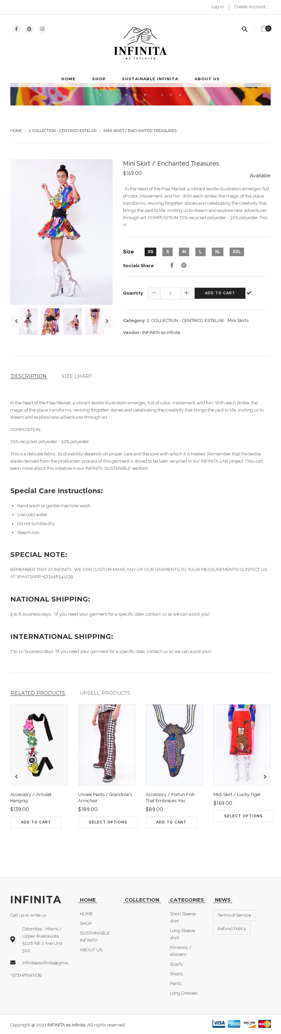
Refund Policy (232, 928)
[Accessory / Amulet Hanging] (16, 841)
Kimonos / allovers (181, 951)
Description (29, 376)
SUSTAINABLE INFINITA (150, 78)
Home (16, 130)
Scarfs (176, 964)
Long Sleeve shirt (182, 934)
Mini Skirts (238, 320)
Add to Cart (220, 293)
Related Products (38, 693)
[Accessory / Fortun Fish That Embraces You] (152, 841)
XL (217, 251)
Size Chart (76, 376)
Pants (175, 983)
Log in (217, 6)
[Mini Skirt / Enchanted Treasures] (61, 232)
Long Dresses (183, 993)
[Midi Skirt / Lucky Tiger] (219, 835)
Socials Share (138, 265)
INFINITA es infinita (161, 332)
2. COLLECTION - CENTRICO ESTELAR (63, 130)
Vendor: (132, 332)
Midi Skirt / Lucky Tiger (237, 794)
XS (150, 251)
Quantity (133, 293)
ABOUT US (207, 78)
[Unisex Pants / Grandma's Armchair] (84, 841)
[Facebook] (171, 265)
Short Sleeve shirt (183, 917)
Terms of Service (234, 915)
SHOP (99, 78)
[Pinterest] (183, 265)
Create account (250, 6)
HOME (68, 78)
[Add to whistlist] (30, 841)
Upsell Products (105, 693)
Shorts (176, 973)
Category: (134, 320)
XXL (237, 251)
